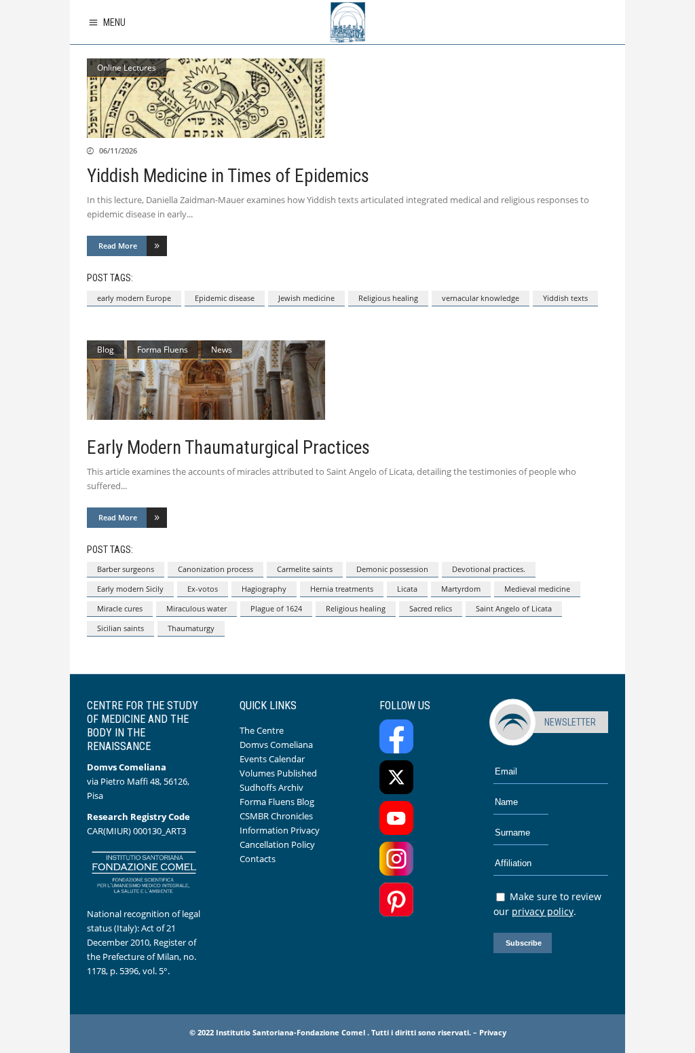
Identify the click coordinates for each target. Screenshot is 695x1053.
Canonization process (215, 569)
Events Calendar (272, 759)
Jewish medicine (306, 298)
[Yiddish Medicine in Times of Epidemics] (347, 98)
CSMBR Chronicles (276, 816)
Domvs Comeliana (276, 744)
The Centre (262, 730)
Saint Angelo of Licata (514, 608)
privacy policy (543, 911)
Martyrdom (461, 589)
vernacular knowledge (480, 298)
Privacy (492, 1032)
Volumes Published (278, 773)
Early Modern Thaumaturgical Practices (228, 448)
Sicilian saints (120, 628)
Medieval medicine (537, 589)
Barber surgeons (125, 569)
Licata (407, 589)
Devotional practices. (488, 569)
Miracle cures (120, 608)
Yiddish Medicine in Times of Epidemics (228, 176)
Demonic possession (392, 569)
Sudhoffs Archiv (271, 787)
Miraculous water (196, 608)
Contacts (258, 859)
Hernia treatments (341, 589)
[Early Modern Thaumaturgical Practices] (347, 380)
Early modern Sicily (130, 589)
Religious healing (388, 298)
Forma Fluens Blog (277, 802)
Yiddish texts (565, 298)
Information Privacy (280, 830)
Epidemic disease (225, 298)
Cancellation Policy (277, 844)
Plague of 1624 (276, 608)
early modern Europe (134, 298)
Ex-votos (202, 589)
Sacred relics (430, 608)
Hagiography (264, 589)
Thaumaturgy (191, 628)
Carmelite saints (305, 569)
